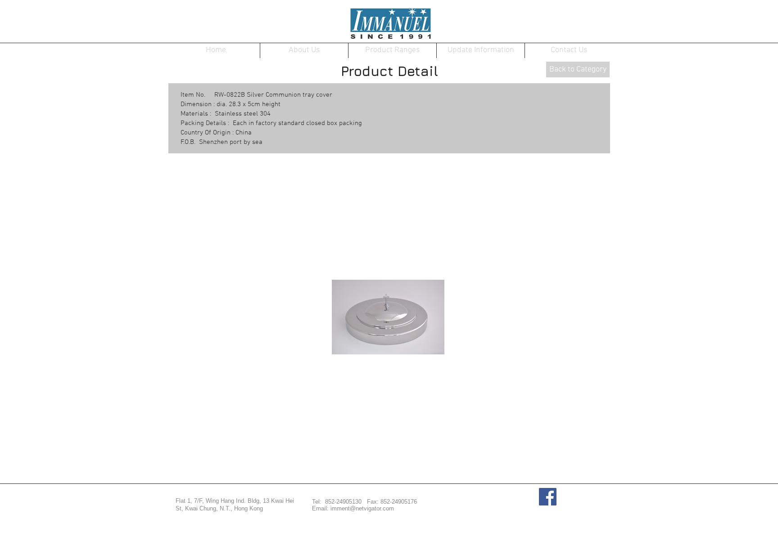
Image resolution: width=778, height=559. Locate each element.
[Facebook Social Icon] (547, 496)
